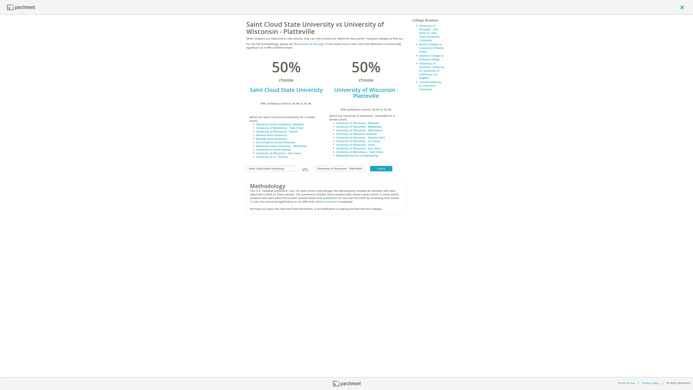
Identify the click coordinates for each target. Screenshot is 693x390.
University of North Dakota (273, 149)
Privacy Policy (650, 383)
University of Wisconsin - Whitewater (359, 130)
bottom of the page (311, 44)
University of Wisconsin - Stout (355, 144)
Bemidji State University (271, 138)
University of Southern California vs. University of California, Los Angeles (431, 71)
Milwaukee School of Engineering (357, 155)
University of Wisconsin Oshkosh (356, 134)
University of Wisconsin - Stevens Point (360, 137)
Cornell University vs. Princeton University (430, 85)
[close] (682, 7)
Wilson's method (326, 201)
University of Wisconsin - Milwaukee (359, 126)
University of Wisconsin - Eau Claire (278, 153)
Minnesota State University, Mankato (280, 124)
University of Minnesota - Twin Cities (279, 128)
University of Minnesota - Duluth (277, 131)
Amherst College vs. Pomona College (431, 57)
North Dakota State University (275, 142)
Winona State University (271, 135)
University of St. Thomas (272, 157)
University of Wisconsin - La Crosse (358, 141)
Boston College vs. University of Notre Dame (431, 48)
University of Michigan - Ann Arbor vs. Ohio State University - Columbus (430, 33)
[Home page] (21, 7)
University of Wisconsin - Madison (357, 123)
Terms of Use (626, 383)
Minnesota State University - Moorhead (281, 146)
